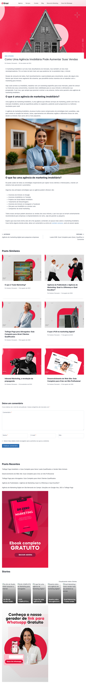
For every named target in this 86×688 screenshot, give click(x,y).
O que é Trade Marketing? (15, 285)
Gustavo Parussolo (12, 63)
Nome (5, 435)
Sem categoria (9, 56)
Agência (20, 3)
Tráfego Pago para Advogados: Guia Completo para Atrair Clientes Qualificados (19, 334)
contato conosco (57, 223)
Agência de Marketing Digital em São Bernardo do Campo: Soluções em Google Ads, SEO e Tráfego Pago (37, 487)
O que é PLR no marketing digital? (61, 332)
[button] (28, 3)
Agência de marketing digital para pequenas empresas (20, 236)
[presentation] (21, 268)
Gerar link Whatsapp (66, 3)
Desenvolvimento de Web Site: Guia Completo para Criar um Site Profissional (28, 474)
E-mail (33, 435)
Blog (42, 3)
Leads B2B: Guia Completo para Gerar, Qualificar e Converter (67, 237)
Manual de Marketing (52, 3)
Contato (36, 3)
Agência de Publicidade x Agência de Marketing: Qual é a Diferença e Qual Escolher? (62, 287)
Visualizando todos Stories (68, 581)
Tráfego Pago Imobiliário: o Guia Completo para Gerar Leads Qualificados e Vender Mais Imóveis (34, 469)
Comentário (7, 412)
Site (60, 435)
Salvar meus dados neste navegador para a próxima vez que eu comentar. (26, 441)
